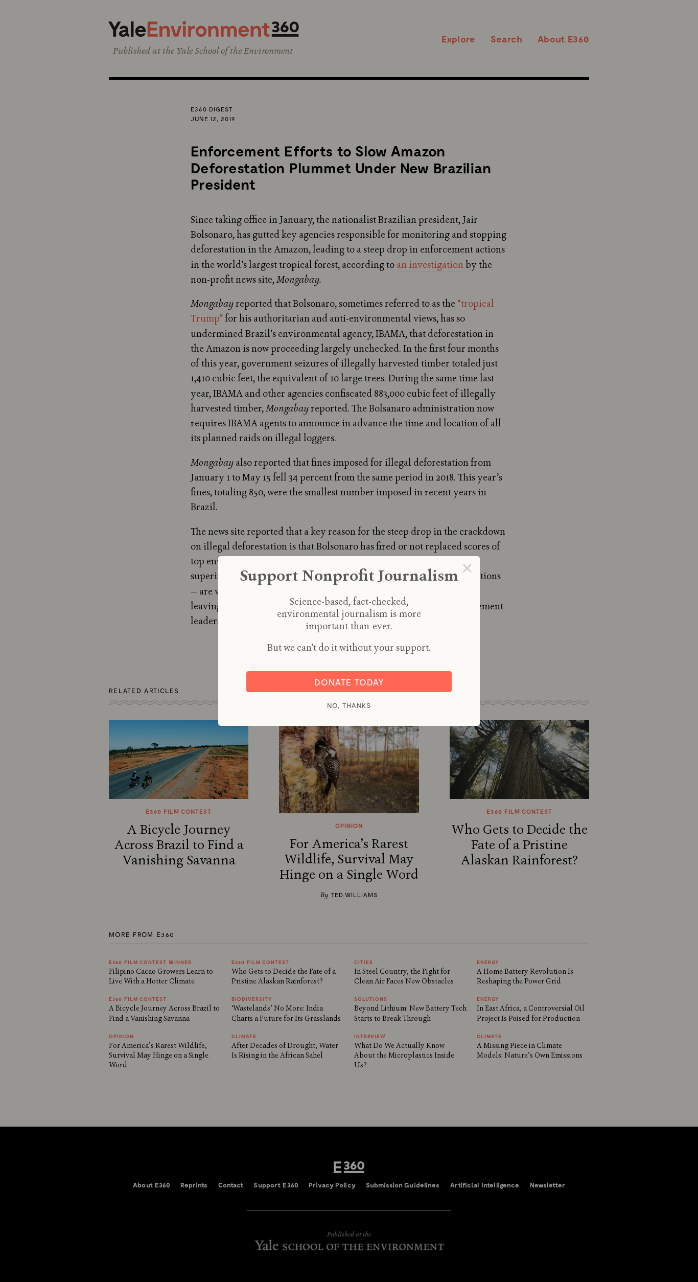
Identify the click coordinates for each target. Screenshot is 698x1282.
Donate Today (349, 682)
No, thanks (349, 705)
